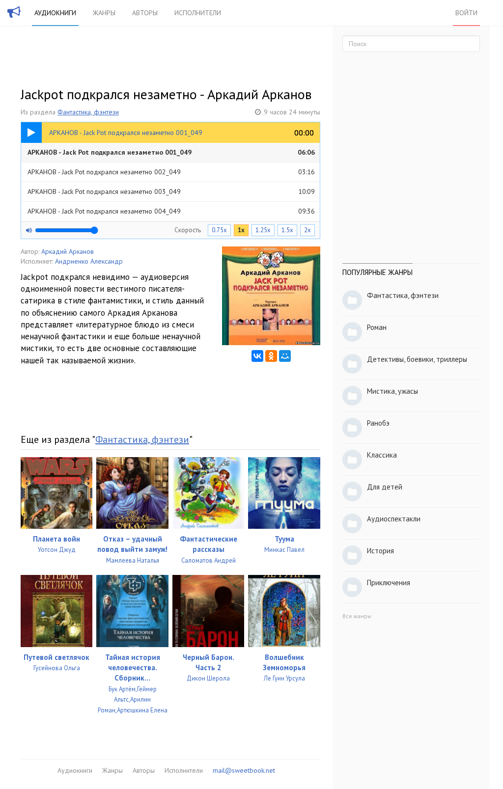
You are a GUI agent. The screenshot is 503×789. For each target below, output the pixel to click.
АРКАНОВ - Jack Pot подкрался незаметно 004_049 (171, 211)
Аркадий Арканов (67, 251)
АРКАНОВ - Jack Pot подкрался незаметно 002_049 (171, 171)
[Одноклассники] (271, 356)
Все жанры (356, 616)
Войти (466, 12)
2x (307, 230)
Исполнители (197, 12)
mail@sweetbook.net (244, 770)
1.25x (263, 230)
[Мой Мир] (285, 356)
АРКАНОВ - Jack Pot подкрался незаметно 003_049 (171, 191)
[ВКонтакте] (257, 356)
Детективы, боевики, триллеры (417, 359)
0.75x (219, 230)
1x (241, 230)
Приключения (388, 582)
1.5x (287, 230)
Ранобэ (378, 423)
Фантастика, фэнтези (88, 112)
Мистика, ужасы (392, 391)
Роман (377, 327)
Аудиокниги (55, 12)
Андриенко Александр (89, 261)
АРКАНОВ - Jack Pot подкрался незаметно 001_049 (171, 152)
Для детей (384, 486)
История (380, 550)
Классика (382, 455)
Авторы (145, 12)
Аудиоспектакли (393, 518)
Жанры (104, 12)
